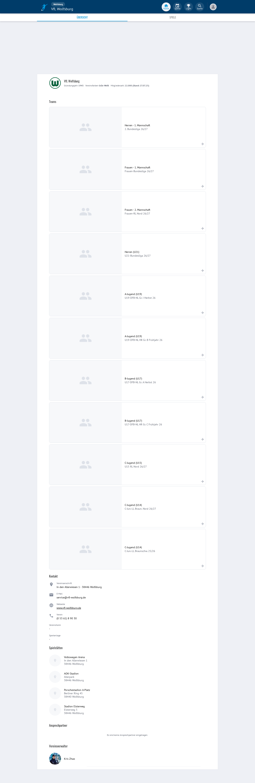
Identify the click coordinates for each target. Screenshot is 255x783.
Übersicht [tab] (82, 17)
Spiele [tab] (173, 17)
